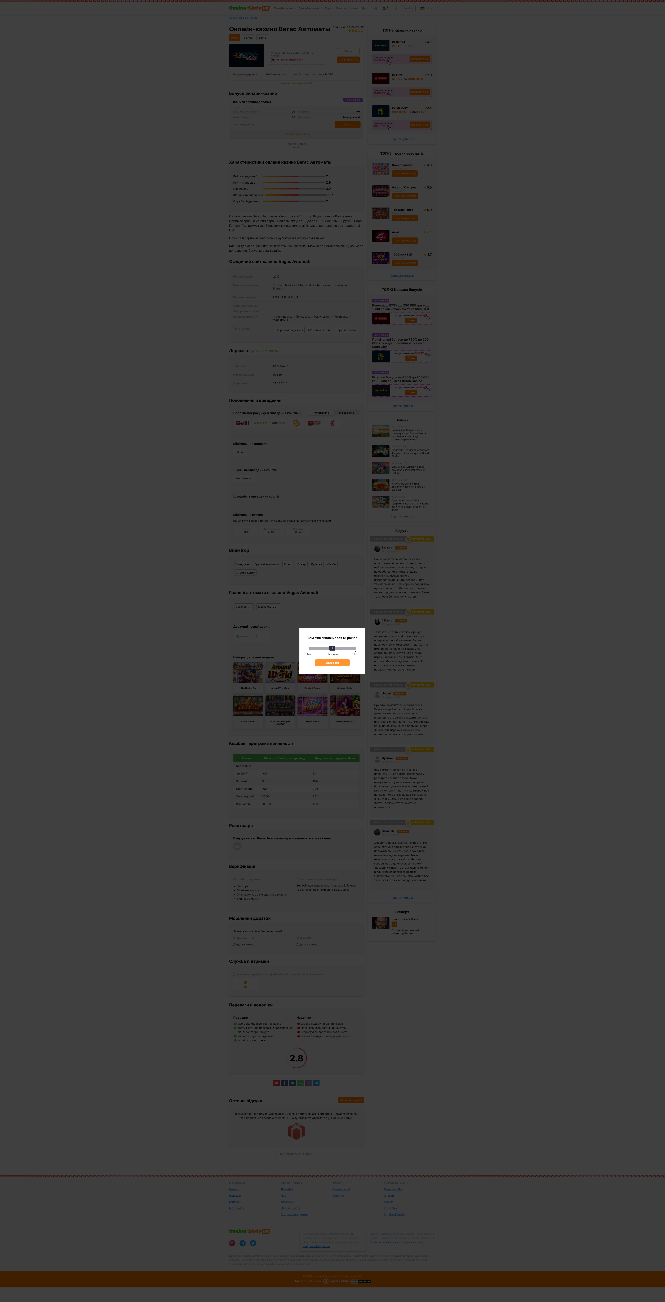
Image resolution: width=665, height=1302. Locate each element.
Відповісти (332, 662)
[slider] (332, 648)
